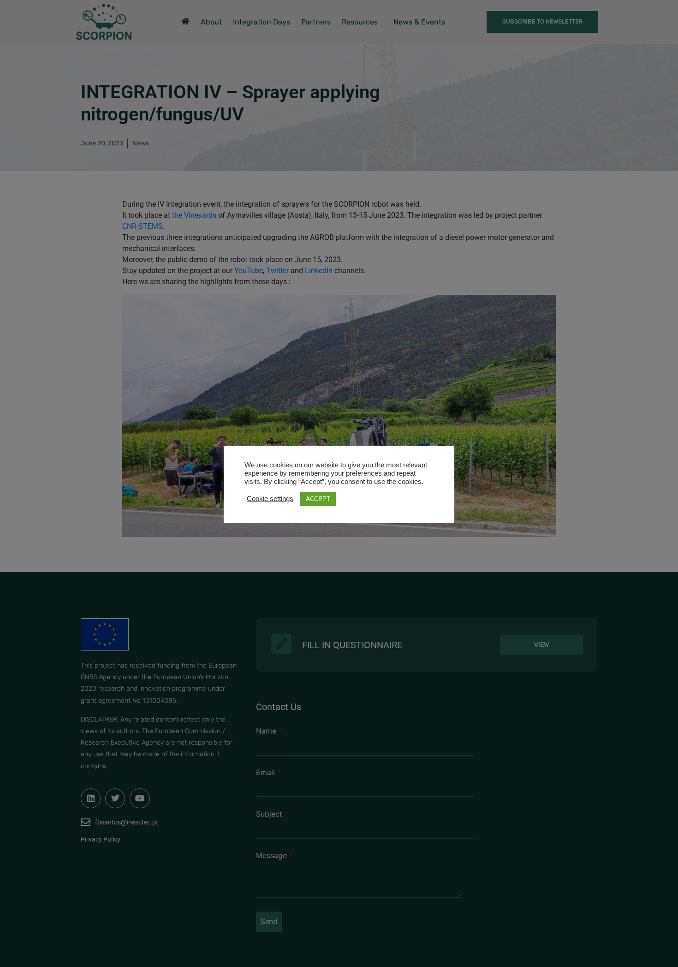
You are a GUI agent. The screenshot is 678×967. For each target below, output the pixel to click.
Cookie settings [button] (270, 498)
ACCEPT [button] (318, 498)
